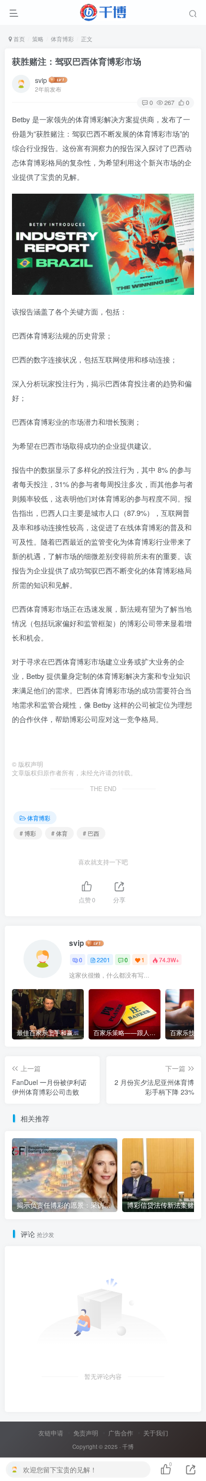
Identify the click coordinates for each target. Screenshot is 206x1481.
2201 (103, 960)
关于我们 (155, 1432)
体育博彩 (62, 39)
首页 (18, 39)
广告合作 (120, 1432)
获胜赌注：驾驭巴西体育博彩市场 (76, 61)
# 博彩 (28, 833)
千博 (128, 1446)
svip (41, 80)
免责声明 (85, 1432)
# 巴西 (91, 833)
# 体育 (59, 833)
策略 (38, 39)
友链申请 (50, 1432)
